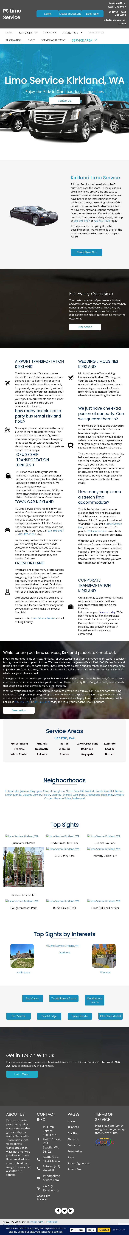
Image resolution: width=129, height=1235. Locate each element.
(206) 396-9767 (117, 6)
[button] (47, 13)
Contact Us (74, 1145)
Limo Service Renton (43, 618)
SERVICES (73, 1127)
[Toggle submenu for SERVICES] (36, 32)
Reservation (75, 1151)
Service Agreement (79, 1163)
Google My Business (43, 1197)
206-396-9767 (82, 220)
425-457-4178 (102, 220)
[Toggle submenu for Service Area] (95, 40)
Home (71, 1121)
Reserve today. (107, 612)
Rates (71, 1157)
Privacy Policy (36, 1221)
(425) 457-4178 (120, 13)
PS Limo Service (96, 531)
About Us (73, 1139)
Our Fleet (73, 1133)
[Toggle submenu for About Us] (81, 32)
